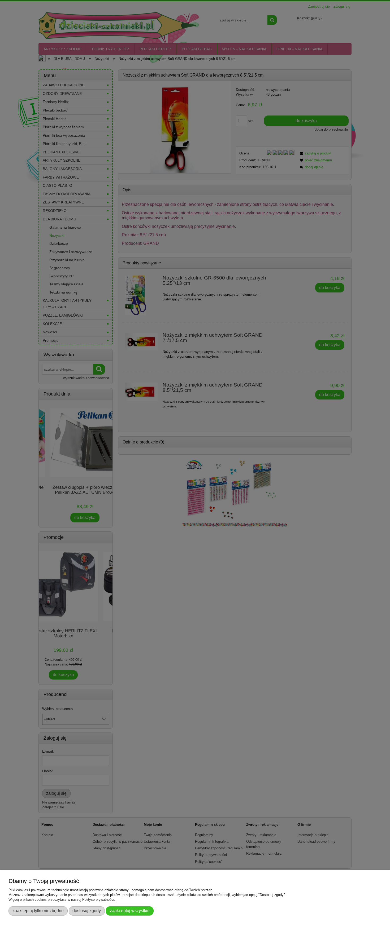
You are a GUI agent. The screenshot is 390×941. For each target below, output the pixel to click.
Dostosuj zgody (86, 910)
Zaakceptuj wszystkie (130, 910)
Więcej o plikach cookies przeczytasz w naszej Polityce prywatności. (61, 900)
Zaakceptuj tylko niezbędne (38, 910)
